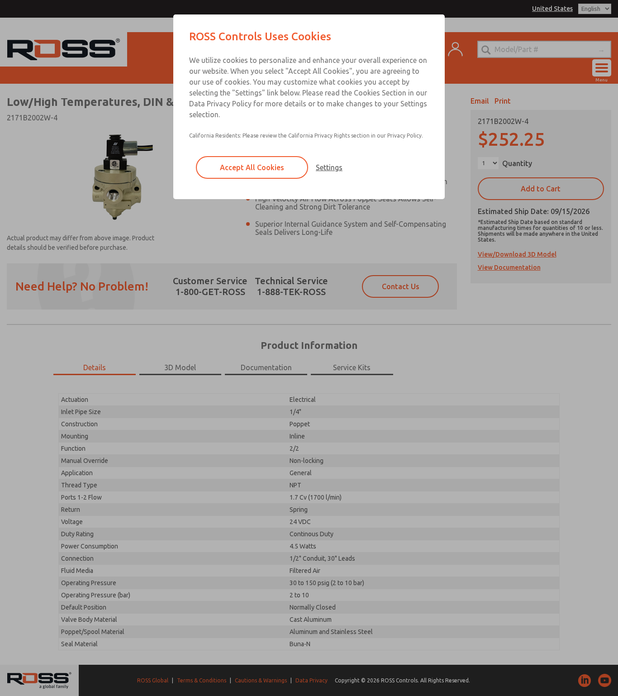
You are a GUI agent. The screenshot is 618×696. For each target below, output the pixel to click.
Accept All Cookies (252, 167)
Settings (329, 167)
